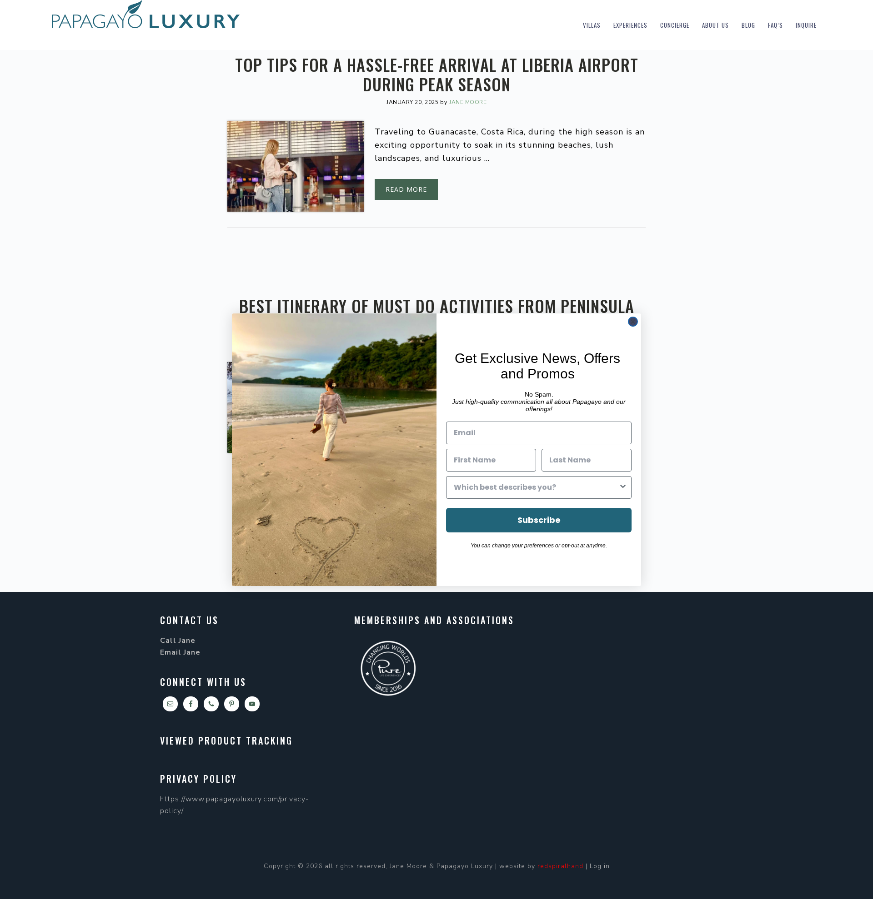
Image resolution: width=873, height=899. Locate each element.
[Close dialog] (632, 321)
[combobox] (536, 487)
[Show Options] (622, 487)
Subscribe (539, 520)
